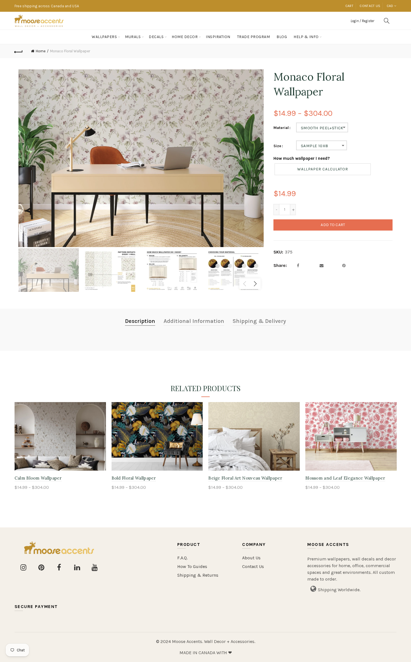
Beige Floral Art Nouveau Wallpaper (245, 478)
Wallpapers (104, 36)
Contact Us (253, 566)
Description (140, 321)
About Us (251, 557)
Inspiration (218, 36)
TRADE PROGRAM (253, 36)
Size (277, 146)
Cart (349, 6)
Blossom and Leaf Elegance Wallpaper (345, 478)
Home (41, 51)
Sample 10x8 (314, 145)
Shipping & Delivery (259, 321)
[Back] (19, 51)
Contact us (370, 6)
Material (281, 128)
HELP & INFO (306, 36)
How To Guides (192, 566)
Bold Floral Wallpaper (134, 478)
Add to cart (333, 224)
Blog (282, 36)
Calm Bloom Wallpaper (38, 478)
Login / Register (362, 21)
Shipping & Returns (197, 575)
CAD (390, 6)
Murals (133, 36)
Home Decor (185, 36)
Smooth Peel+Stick (322, 127)
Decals (156, 36)
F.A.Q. (182, 557)
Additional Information (194, 321)
